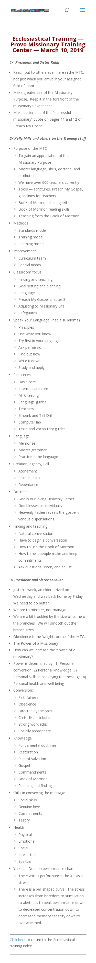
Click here (18, 939)
